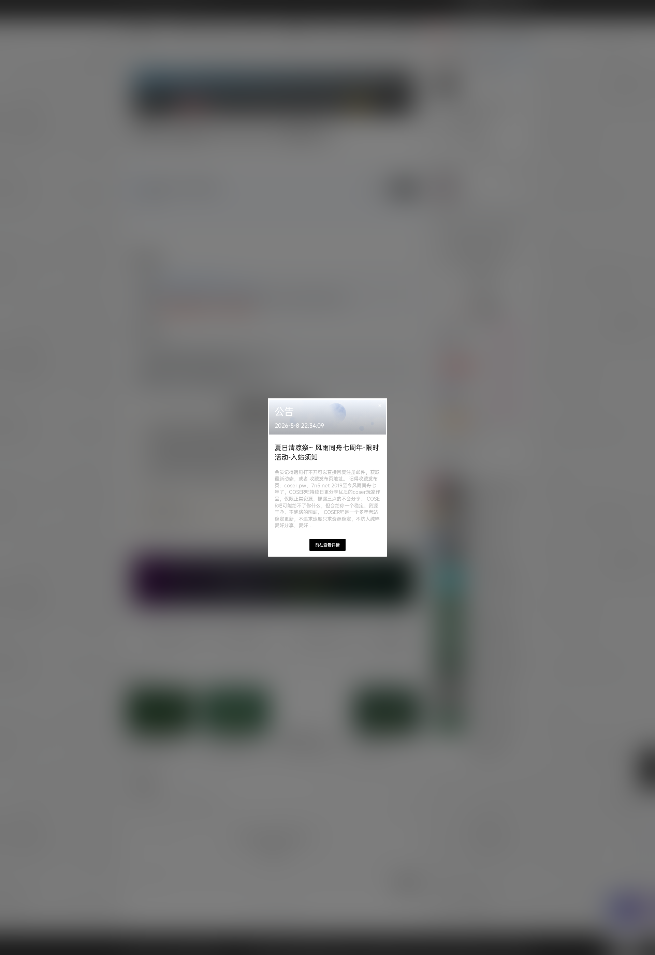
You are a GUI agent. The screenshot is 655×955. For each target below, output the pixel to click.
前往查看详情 (327, 545)
